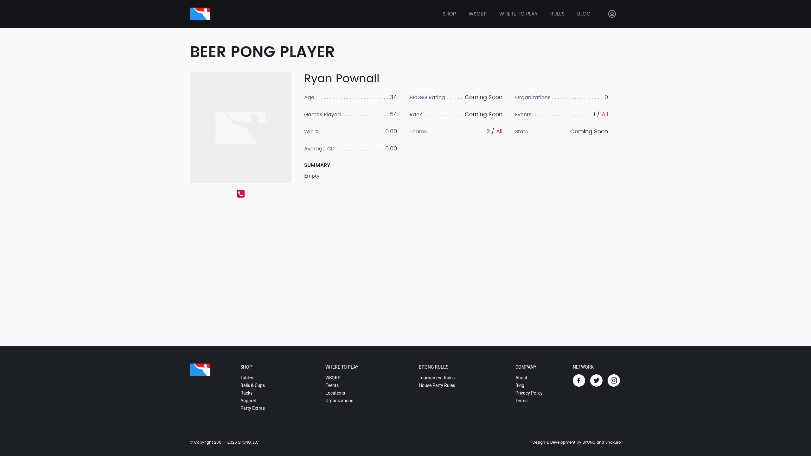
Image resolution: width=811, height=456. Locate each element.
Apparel (248, 400)
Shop (449, 14)
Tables (246, 377)
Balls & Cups (252, 385)
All (499, 131)
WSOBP (333, 377)
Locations (335, 393)
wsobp (478, 14)
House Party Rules (437, 385)
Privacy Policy (529, 393)
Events (332, 385)
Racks (246, 393)
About (521, 377)
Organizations (339, 400)
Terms (521, 400)
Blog (584, 14)
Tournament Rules (437, 377)
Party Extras (252, 408)
